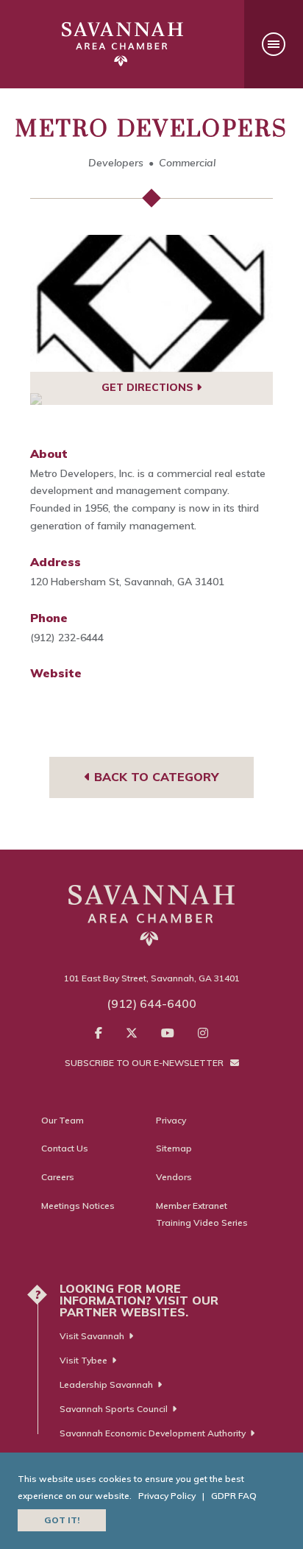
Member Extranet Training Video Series (202, 1214)
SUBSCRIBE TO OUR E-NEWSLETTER (145, 1062)
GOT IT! (61, 1519)
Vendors (174, 1176)
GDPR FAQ (234, 1495)
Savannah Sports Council (114, 1408)
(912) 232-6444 (67, 637)
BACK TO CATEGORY (154, 776)
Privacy (171, 1120)
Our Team (62, 1120)
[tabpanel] (151, 303)
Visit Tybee (83, 1360)
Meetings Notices (78, 1205)
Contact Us (64, 1148)
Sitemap (174, 1148)
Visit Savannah (92, 1335)
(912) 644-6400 (151, 1003)
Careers (57, 1176)
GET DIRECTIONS (148, 387)
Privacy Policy (167, 1495)
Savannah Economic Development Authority (153, 1433)
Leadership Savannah (106, 1384)
